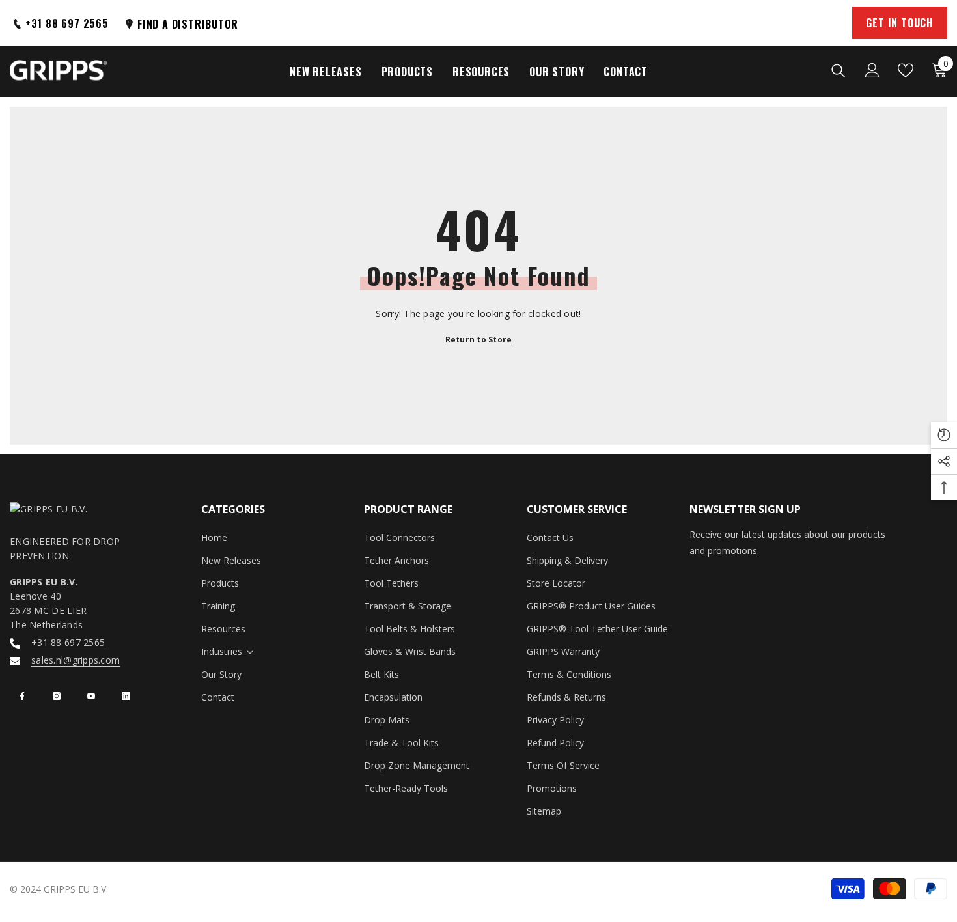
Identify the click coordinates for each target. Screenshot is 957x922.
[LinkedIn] (125, 696)
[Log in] (872, 70)
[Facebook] (22, 696)
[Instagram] (56, 696)
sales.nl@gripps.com (75, 660)
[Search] (838, 70)
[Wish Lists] (905, 70)
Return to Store (478, 339)
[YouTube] (91, 696)
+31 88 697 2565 (68, 642)
